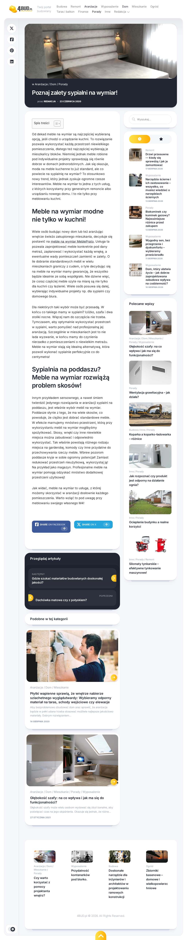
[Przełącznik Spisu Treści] (55, 123)
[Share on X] (11, 28)
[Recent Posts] (139, 139)
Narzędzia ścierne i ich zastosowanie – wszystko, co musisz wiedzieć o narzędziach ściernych (158, 188)
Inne (107, 11)
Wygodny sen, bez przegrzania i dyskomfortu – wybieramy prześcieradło (158, 247)
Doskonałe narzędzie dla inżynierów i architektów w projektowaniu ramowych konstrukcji (119, 884)
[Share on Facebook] (11, 39)
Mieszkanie (139, 6)
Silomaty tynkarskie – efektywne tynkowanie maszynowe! (145, 568)
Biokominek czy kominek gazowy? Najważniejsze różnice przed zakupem (158, 219)
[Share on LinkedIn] (11, 61)
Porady (96, 11)
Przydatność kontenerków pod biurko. (80, 875)
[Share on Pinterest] (11, 50)
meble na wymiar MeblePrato (72, 241)
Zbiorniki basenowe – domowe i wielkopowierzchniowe (157, 879)
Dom (125, 6)
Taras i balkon (66, 11)
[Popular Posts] (160, 139)
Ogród (154, 6)
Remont (76, 6)
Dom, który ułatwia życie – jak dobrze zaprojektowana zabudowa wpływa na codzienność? (158, 276)
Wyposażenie (110, 6)
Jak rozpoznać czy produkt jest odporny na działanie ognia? (148, 480)
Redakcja (120, 11)
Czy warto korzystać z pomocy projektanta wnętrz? (42, 886)
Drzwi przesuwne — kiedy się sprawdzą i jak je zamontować (157, 159)
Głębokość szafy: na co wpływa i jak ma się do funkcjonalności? (145, 351)
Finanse (83, 11)
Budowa (62, 6)
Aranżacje (90, 6)
